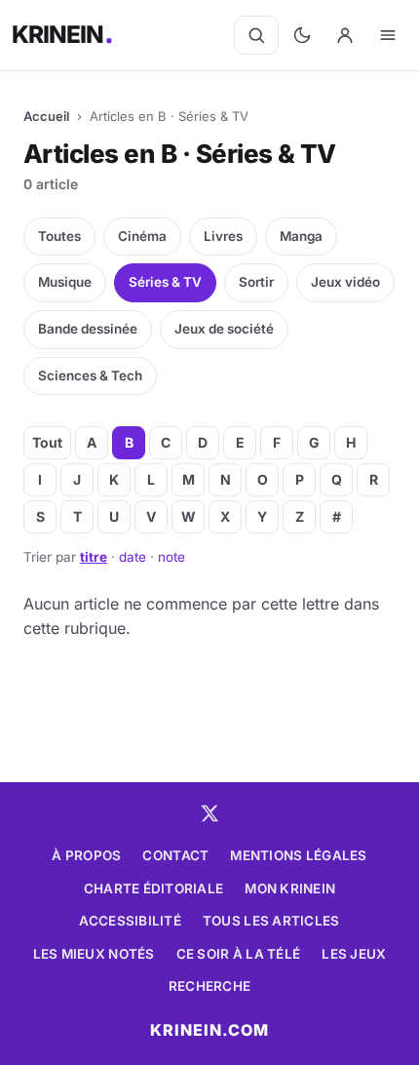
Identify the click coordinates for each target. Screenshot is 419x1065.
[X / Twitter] (209, 813)
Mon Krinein (290, 888)
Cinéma (142, 236)
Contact (175, 855)
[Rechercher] (256, 35)
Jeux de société (224, 328)
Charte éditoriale (154, 888)
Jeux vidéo (345, 282)
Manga (301, 236)
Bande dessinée (87, 328)
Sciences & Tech (90, 375)
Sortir (256, 282)
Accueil (46, 116)
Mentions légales (298, 855)
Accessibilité (130, 920)
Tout (47, 442)
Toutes (59, 236)
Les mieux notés (94, 954)
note (171, 557)
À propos (86, 855)
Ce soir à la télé (238, 954)
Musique (65, 282)
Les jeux (354, 954)
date (132, 557)
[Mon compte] (344, 35)
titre (93, 557)
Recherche (209, 986)
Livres (223, 236)
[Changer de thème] (302, 35)
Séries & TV (165, 282)
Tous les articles (271, 920)
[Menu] (387, 35)
